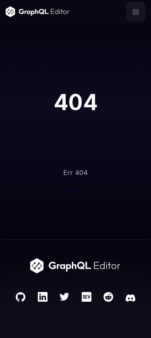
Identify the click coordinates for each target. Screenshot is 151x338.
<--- (76, 191)
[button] (135, 11)
